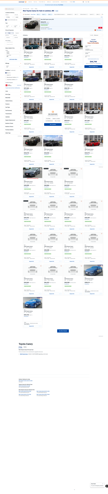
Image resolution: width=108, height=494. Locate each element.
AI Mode (72, 1)
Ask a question (53, 124)
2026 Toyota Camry (24, 354)
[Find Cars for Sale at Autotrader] (23, 1)
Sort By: (91, 35)
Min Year (7, 25)
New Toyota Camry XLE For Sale (43, 391)
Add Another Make (13, 59)
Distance (6, 14)
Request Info (31, 67)
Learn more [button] (19, 85)
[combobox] (13, 9)
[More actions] (40, 67)
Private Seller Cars (42, 1)
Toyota (32, 8)
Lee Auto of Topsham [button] (44, 27)
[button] (83, 2)
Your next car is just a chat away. (54, 4)
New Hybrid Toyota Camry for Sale (25, 380)
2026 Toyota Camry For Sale (24, 385)
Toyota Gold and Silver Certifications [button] (12, 88)
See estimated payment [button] (45, 23)
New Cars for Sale (26, 8)
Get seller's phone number (34, 323)
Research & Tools (64, 1)
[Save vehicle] (39, 19)
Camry (36, 8)
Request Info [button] (50, 28)
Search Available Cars (93, 66)
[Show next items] (101, 14)
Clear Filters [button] (33, 14)
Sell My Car (49, 1)
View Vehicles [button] (98, 30)
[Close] (102, 484)
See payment (26, 57)
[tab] (20, 347)
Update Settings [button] (98, 63)
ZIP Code (16, 14)
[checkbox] (9, 42)
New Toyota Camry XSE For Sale (43, 394)
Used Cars (30, 1)
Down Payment (87, 52)
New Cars (35, 1)
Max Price (15, 35)
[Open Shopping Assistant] (106, 486)
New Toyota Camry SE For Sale (25, 391)
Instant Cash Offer (56, 1)
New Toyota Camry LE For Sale (25, 394)
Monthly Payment (88, 45)
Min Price (7, 35)
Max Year (16, 25)
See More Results (63, 330)
